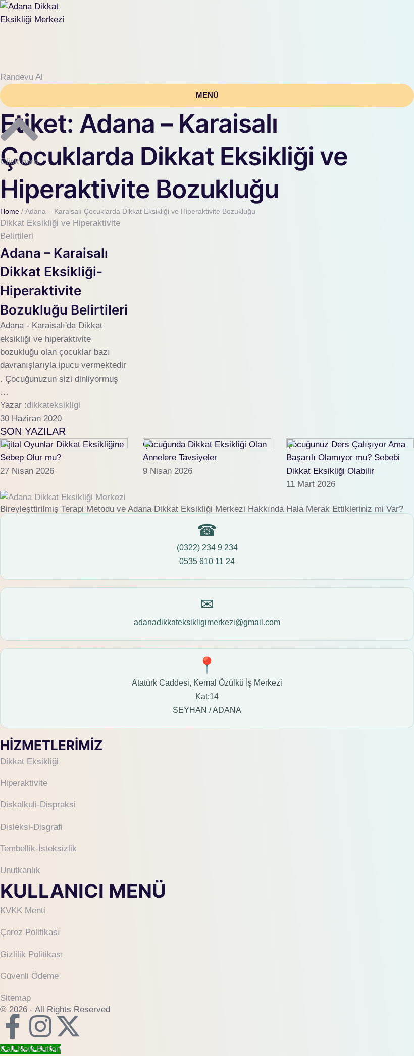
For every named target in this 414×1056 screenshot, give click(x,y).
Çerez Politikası (30, 932)
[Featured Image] (64, 445)
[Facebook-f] (12, 1026)
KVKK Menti (22, 910)
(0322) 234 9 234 (207, 547)
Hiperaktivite (23, 783)
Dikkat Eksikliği (29, 761)
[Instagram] (40, 1026)
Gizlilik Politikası (31, 954)
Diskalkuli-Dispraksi (38, 805)
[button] (21, 77)
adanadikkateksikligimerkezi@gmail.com (207, 622)
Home (9, 211)
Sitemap (15, 998)
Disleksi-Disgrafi (31, 827)
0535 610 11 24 (207, 561)
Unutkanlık (20, 870)
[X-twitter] (68, 1026)
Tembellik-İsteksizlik (38, 848)
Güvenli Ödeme (29, 976)
